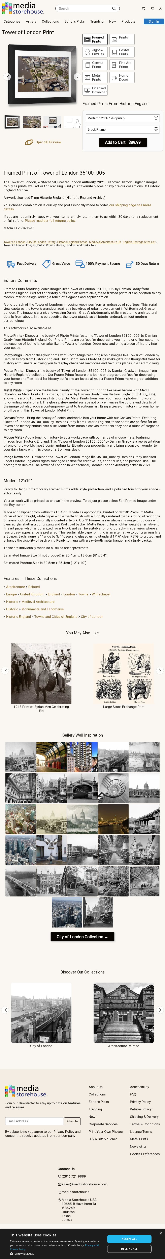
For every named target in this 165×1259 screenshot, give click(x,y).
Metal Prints (139, 1139)
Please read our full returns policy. (50, 221)
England (54, 594)
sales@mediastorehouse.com (84, 1184)
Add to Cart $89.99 (123, 142)
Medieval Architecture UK (105, 242)
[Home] (27, 13)
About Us (96, 1087)
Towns (83, 594)
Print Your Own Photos (106, 1132)
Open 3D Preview (48, 142)
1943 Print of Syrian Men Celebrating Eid (41, 709)
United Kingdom (32, 594)
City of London (92, 617)
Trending (97, 21)
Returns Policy (141, 1109)
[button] (56, 1253)
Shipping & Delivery (144, 1117)
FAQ (133, 1094)
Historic (12, 602)
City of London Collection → (82, 936)
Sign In (154, 21)
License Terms (141, 1132)
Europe (11, 594)
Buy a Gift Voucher (103, 1139)
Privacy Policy (140, 1102)
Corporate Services (103, 1124)
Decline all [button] (129, 1249)
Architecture (15, 587)
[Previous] (7, 77)
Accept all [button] (129, 1239)
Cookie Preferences (145, 1154)
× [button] (160, 1233)
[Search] (114, 8)
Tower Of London (15, 242)
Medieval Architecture (38, 602)
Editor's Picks (75, 21)
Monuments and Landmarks (43, 609)
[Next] (77, 77)
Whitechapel (101, 594)
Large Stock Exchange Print (123, 707)
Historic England (18, 617)
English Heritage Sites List (139, 242)
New (112, 21)
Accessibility (139, 1087)
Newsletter (138, 1146)
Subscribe (72, 1121)
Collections (50, 21)
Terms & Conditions (145, 1124)
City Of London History (41, 242)
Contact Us (66, 1169)
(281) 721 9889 (74, 1176)
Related (34, 587)
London (69, 594)
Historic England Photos (72, 242)
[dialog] (82, 1244)
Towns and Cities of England (55, 617)
